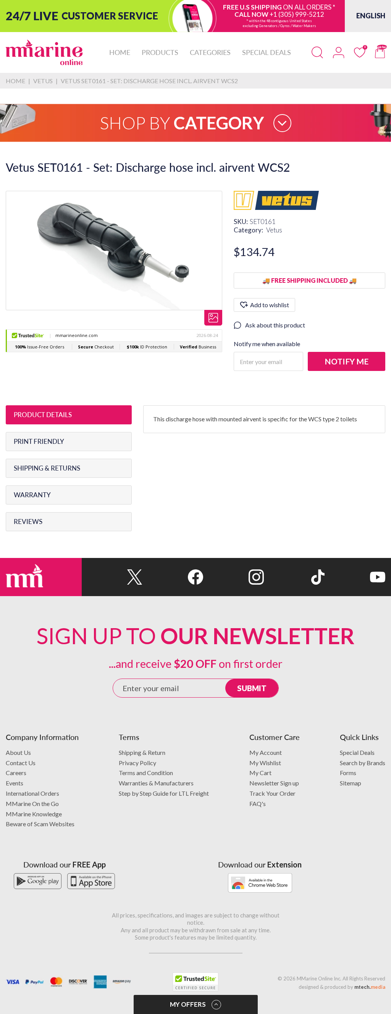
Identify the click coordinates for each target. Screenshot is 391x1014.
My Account (265, 752)
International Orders (32, 793)
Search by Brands (362, 762)
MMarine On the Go (32, 803)
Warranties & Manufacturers (156, 783)
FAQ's (257, 803)
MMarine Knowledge (34, 813)
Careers (16, 772)
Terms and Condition (146, 772)
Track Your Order (272, 793)
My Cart (260, 772)
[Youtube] (355, 577)
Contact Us (21, 762)
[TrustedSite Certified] (195, 981)
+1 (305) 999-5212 (297, 14)
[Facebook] (172, 577)
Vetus (274, 230)
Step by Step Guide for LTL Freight (164, 793)
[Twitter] (112, 577)
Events (14, 783)
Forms (348, 772)
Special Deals (357, 752)
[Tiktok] (294, 577)
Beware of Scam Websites (40, 823)
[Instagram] (233, 577)
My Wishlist (265, 762)
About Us (18, 752)
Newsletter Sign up (274, 783)
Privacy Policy (137, 762)
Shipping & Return (142, 752)
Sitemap (350, 783)
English (370, 15)
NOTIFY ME (346, 361)
